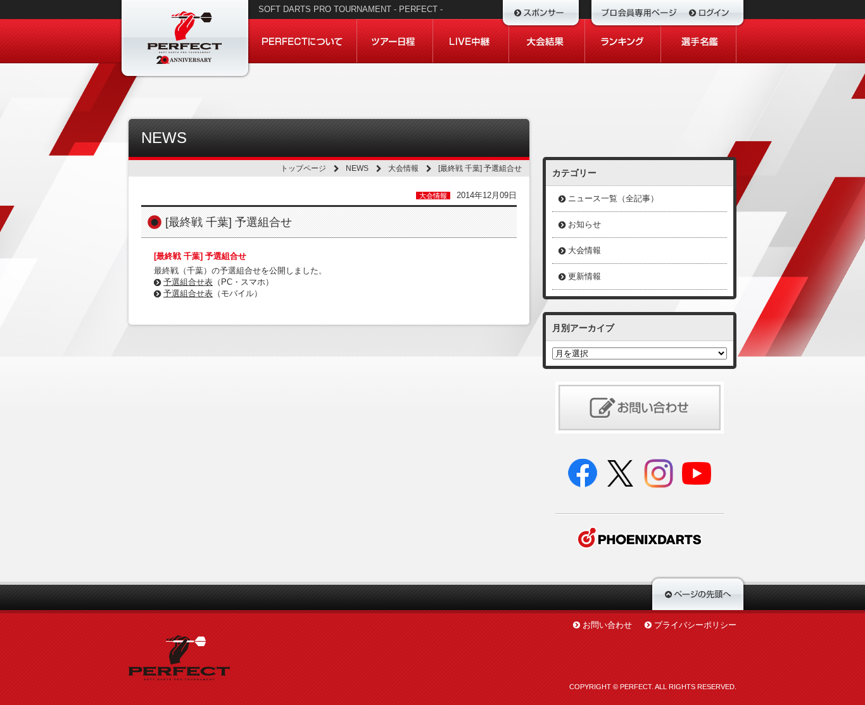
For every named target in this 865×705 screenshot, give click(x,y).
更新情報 (584, 276)
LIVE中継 (471, 41)
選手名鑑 (698, 41)
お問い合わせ (607, 625)
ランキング (623, 41)
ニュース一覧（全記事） (613, 198)
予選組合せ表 (188, 282)
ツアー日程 (395, 41)
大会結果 (547, 41)
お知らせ (584, 224)
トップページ (303, 168)
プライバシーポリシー (695, 625)
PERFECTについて (303, 41)
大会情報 (403, 168)
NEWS (357, 168)
